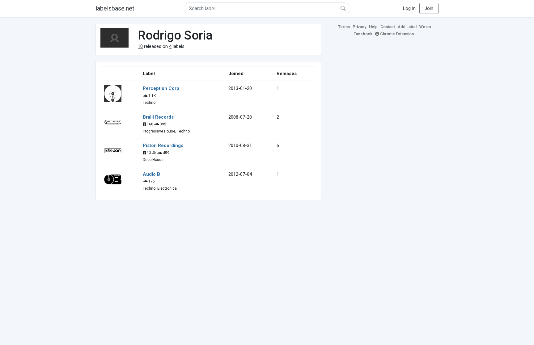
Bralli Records (158, 117)
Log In (409, 8)
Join (429, 8)
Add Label (407, 26)
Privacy (359, 26)
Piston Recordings (163, 145)
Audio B (151, 174)
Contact (387, 26)
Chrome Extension (396, 34)
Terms (344, 26)
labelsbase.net (114, 8)
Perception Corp (161, 88)
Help (373, 26)
